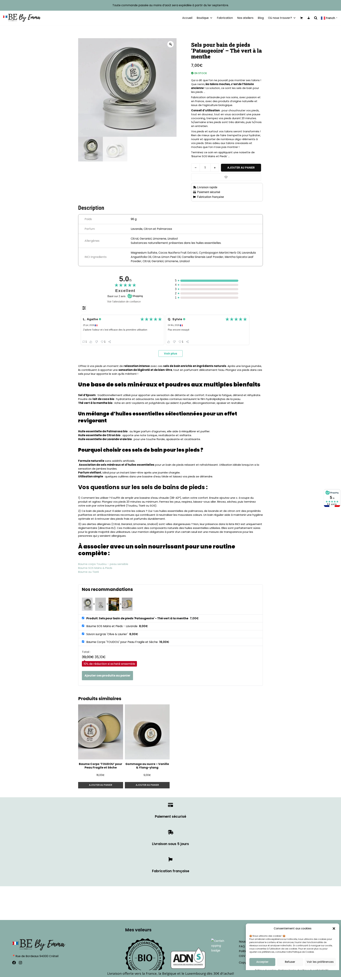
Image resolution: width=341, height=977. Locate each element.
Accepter (262, 962)
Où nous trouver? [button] (280, 18)
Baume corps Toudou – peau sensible (103, 564)
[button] (334, 928)
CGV (242, 956)
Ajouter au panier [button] (100, 785)
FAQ (242, 946)
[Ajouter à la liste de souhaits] (226, 177)
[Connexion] (308, 17)
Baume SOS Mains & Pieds (95, 568)
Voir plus (170, 353)
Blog (261, 18)
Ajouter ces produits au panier (107, 675)
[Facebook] (14, 962)
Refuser (290, 962)
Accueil (187, 18)
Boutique (203, 18)
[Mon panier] (301, 17)
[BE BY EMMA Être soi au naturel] (22, 18)
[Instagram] (20, 962)
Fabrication (225, 18)
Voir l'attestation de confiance (124, 301)
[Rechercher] (315, 18)
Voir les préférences (320, 962)
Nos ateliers (245, 18)
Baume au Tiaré (88, 572)
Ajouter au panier (241, 167)
